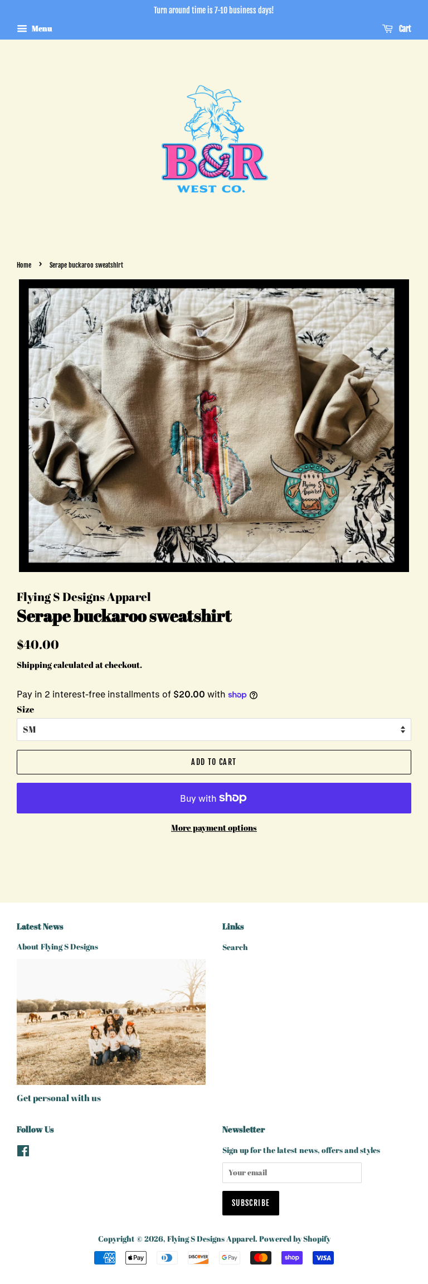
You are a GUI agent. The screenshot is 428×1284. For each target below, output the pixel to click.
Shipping (34, 664)
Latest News (40, 926)
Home (24, 265)
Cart (404, 28)
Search (235, 947)
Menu (41, 28)
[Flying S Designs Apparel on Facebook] (23, 1153)
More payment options (214, 827)
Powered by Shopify (294, 1239)
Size (25, 709)
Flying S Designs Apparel (211, 1239)
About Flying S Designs (57, 947)
